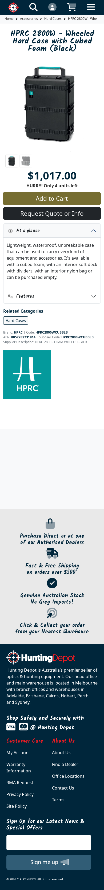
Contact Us (63, 788)
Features (23, 296)
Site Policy (16, 806)
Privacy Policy (20, 794)
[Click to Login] (52, 7)
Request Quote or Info (52, 213)
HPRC (18, 332)
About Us (61, 753)
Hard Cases (53, 18)
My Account (18, 753)
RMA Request (19, 783)
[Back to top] (96, 882)
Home (9, 18)
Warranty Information (18, 767)
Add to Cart (52, 198)
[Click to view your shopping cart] (72, 7)
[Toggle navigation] (91, 11)
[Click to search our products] (33, 7)
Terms (58, 800)
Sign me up (44, 862)
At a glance (26, 230)
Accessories (29, 18)
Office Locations (68, 776)
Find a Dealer (65, 764)
